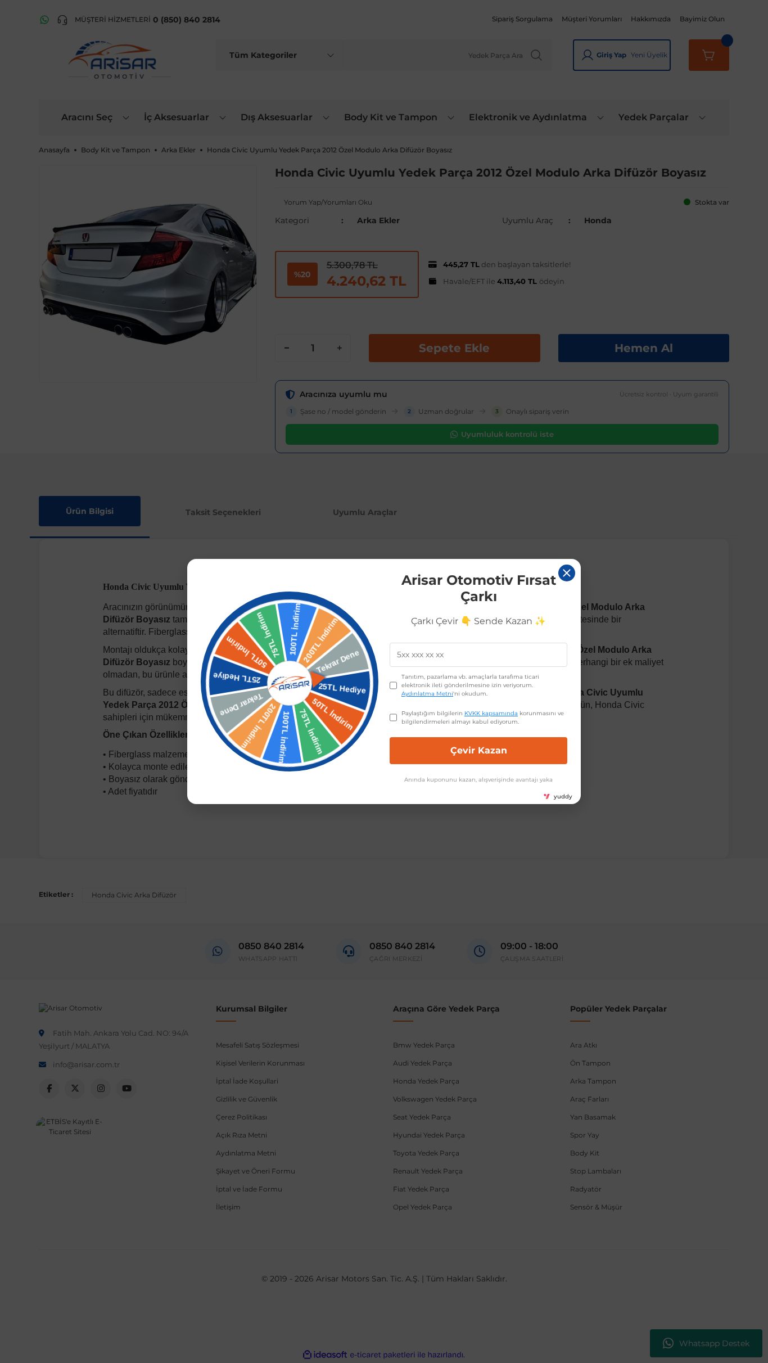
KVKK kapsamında (491, 713)
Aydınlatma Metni (427, 693)
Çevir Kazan (478, 750)
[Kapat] (566, 573)
